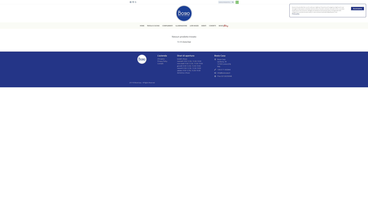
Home (142, 26)
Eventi (203, 26)
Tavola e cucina (153, 26)
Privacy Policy (162, 61)
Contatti (212, 26)
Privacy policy (295, 14)
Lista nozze (194, 26)
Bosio (223, 25)
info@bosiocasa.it (223, 73)
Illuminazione (181, 26)
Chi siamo (161, 59)
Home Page (187, 42)
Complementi (167, 26)
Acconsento (357, 9)
